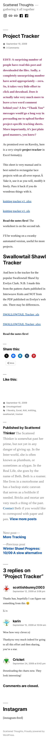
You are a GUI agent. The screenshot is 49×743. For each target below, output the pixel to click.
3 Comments (12, 47)
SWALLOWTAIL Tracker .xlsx (22, 324)
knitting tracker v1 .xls (16, 211)
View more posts (23, 519)
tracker (19, 414)
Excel (19, 410)
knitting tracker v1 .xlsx (17, 201)
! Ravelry (10, 410)
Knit (25, 410)
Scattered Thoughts (18, 5)
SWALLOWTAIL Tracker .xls (21, 314)
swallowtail (8, 414)
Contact (8, 508)
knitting (32, 410)
